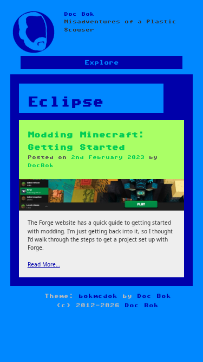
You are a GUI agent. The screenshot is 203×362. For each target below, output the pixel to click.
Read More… (44, 264)
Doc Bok (79, 14)
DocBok (41, 165)
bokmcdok (97, 296)
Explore (101, 62)
